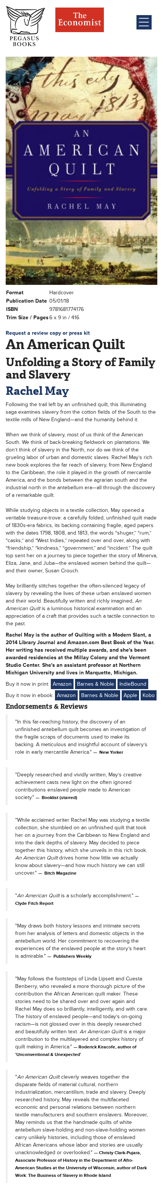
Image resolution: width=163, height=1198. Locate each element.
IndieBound (132, 684)
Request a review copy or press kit (48, 333)
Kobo (149, 695)
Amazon (62, 684)
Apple (130, 695)
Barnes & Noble (95, 684)
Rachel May (37, 390)
